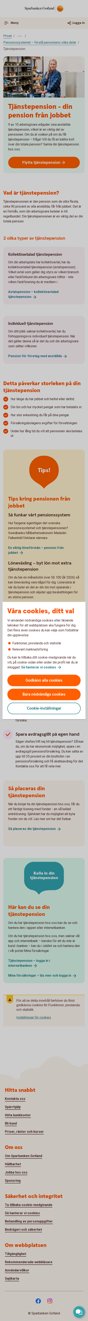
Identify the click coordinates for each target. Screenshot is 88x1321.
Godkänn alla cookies (44, 680)
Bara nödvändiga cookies (44, 694)
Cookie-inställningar (44, 708)
